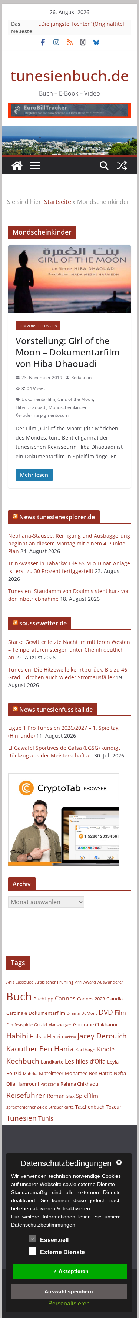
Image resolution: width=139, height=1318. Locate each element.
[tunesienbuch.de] (17, 165)
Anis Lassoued (20, 982)
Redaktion (81, 377)
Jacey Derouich (102, 1036)
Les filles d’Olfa (85, 1061)
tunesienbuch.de (69, 75)
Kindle (106, 1049)
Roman (56, 1095)
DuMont (89, 1013)
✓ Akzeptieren (71, 1271)
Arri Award (85, 982)
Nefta (120, 1073)
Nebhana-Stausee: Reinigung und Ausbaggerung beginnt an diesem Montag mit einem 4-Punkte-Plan (69, 543)
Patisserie (49, 1084)
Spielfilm (87, 1095)
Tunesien (21, 1118)
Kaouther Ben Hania (40, 1048)
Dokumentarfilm (38, 399)
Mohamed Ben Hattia (88, 1073)
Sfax (70, 1096)
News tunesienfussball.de (56, 709)
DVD (106, 1012)
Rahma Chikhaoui (79, 1084)
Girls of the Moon (75, 399)
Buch (19, 996)
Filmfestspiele (19, 1024)
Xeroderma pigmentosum (42, 415)
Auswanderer (110, 982)
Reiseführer (25, 1095)
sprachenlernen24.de (26, 1107)
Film (120, 1013)
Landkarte (52, 1061)
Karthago (85, 1049)
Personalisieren (69, 1303)
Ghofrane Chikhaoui (95, 1024)
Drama (73, 1013)
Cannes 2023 (91, 998)
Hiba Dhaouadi (31, 407)
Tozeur (113, 1106)
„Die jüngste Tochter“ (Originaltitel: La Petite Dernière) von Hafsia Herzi (83, 27)
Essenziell (54, 1240)
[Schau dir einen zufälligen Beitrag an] (122, 165)
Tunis (45, 1118)
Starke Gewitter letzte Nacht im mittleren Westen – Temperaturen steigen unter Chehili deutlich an (69, 649)
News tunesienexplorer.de (57, 517)
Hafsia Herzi (45, 1036)
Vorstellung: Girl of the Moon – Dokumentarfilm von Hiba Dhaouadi (68, 352)
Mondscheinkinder (68, 407)
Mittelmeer (51, 1073)
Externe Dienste (62, 1252)
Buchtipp (43, 998)
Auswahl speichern (68, 1291)
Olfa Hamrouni (22, 1084)
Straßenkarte (61, 1107)
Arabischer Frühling (54, 982)
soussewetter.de (43, 623)
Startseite (57, 202)
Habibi (17, 1036)
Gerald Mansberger (53, 1024)
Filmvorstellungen (38, 325)
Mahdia (30, 1073)
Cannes (65, 998)
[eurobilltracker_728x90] (69, 108)
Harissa (69, 1037)
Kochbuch (22, 1061)
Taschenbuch (90, 1106)
